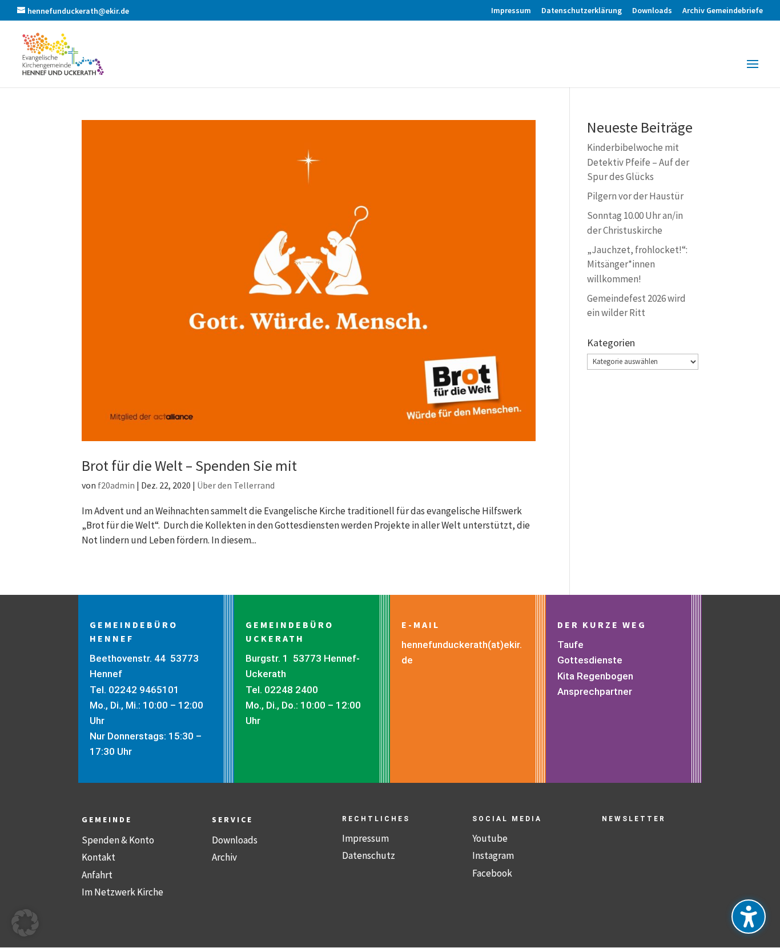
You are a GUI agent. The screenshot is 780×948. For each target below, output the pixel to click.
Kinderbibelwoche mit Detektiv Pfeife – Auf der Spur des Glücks (638, 162)
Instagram (493, 855)
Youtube (490, 838)
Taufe (570, 644)
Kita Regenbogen (595, 676)
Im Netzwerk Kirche (122, 892)
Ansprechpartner (594, 691)
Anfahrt (97, 875)
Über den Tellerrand (236, 485)
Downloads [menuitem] (652, 10)
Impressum (365, 838)
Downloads (235, 840)
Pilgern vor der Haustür (635, 196)
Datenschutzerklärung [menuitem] (581, 10)
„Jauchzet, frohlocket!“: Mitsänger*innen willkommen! (637, 264)
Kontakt (98, 857)
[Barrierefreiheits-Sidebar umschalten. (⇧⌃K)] (748, 916)
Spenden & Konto (118, 840)
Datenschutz (368, 855)
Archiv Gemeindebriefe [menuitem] (722, 10)
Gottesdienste (589, 660)
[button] (752, 71)
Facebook (492, 873)
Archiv (224, 857)
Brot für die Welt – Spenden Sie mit (189, 465)
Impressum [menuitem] (511, 10)
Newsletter (634, 819)
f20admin (116, 485)
